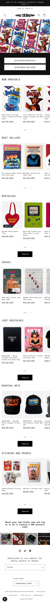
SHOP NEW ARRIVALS (25, 61)
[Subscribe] (42, 567)
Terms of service (25, 595)
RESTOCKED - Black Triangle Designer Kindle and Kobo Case (11, 358)
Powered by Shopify (27, 591)
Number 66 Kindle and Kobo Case (32, 298)
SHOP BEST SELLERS (25, 67)
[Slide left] (19, 130)
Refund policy (13, 595)
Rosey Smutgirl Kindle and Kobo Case (33, 357)
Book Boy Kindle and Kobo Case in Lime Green (32, 233)
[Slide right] (30, 130)
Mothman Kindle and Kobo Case (31, 174)
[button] (5, 15)
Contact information (26, 599)
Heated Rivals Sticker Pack (11, 489)
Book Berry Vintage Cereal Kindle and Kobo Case (12, 117)
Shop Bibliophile (15, 591)
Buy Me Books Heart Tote (10, 232)
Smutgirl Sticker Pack (33, 489)
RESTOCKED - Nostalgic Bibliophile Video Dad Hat (33, 423)
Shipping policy (39, 595)
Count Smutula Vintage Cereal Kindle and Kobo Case (33, 117)
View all (25, 254)
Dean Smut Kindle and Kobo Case (11, 298)
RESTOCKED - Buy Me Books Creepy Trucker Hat (11, 423)
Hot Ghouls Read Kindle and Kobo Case (12, 174)
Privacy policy (41, 591)
